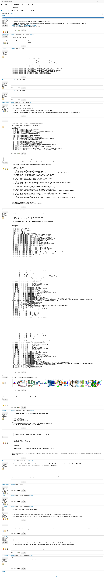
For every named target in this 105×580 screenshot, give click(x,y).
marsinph (4, 48)
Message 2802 (13, 209)
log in (12, 13)
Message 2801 (32, 209)
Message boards (4, 10)
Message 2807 (13, 460)
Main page (47, 576)
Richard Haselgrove (5, 34)
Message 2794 (31, 34)
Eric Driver (5, 19)
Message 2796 (13, 48)
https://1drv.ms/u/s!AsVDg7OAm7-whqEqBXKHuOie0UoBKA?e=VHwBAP (24, 25)
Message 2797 (13, 79)
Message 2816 (13, 495)
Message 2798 (13, 90)
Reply (22, 30)
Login (101, 1)
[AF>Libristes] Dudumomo (6, 555)
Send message (5, 25)
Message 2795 (13, 34)
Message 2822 (13, 536)
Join (98, 1)
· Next (4, 15)
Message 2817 (13, 506)
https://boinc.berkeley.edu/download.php (52, 486)
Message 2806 (13, 430)
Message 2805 (13, 410)
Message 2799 (13, 102)
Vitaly (4, 495)
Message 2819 (31, 536)
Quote (25, 30)
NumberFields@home (7, 1)
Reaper (3, 79)
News (9, 10)
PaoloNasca (4, 209)
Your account (51, 576)
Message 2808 (13, 484)
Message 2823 (13, 555)
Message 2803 (32, 410)
